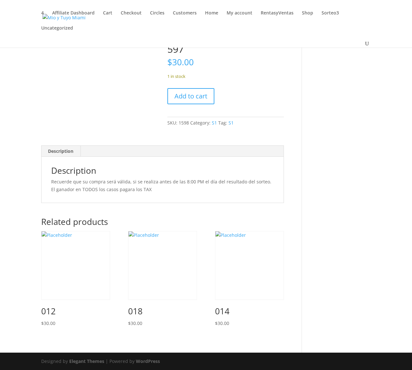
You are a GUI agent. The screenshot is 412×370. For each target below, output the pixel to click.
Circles (157, 13)
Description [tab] (60, 151)
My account (239, 13)
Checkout (131, 13)
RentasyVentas (277, 13)
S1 (214, 123)
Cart (107, 13)
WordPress (148, 361)
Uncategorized (57, 28)
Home (211, 13)
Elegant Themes (86, 361)
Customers (185, 13)
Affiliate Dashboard (73, 13)
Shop (307, 13)
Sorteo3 (330, 13)
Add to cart (190, 96)
